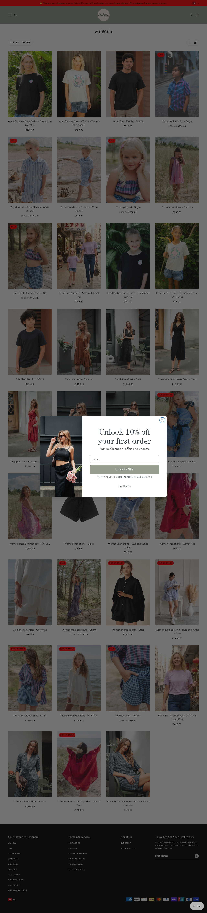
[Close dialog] (162, 420)
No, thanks (124, 486)
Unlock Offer (124, 469)
